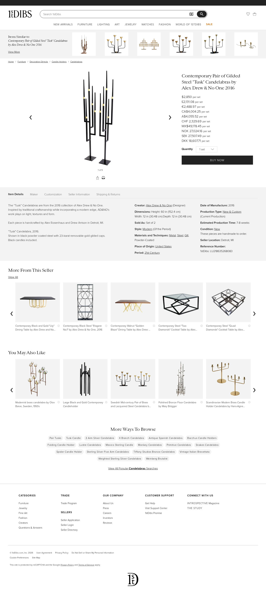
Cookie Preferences (19, 557)
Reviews (107, 522)
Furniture (85, 24)
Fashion (165, 24)
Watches (148, 24)
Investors (108, 517)
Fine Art (23, 513)
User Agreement (44, 552)
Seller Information (79, 194)
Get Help (150, 503)
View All (13, 277)
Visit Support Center (156, 508)
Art (117, 24)
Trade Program (69, 503)
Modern (147, 229)
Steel (180, 235)
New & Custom (232, 212)
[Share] (97, 178)
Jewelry (131, 24)
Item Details (16, 194)
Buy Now (217, 160)
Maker (34, 194)
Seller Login (67, 525)
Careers (107, 513)
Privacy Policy (61, 552)
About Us (108, 503)
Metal (172, 235)
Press (106, 508)
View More (14, 51)
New (217, 229)
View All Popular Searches (133, 468)
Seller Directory (69, 529)
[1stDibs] (20, 14)
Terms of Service (86, 564)
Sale (209, 24)
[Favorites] (248, 14)
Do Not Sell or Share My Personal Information (93, 552)
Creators (23, 522)
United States (163, 246)
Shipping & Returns (108, 194)
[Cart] (254, 14)
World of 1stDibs (188, 24)
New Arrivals (63, 24)
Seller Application (70, 520)
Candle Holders (59, 61)
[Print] (103, 178)
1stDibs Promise (153, 513)
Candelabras (76, 61)
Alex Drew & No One (159, 205)
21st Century (152, 253)
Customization (53, 194)
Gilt (186, 235)
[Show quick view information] (58, 326)
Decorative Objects (39, 61)
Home (11, 61)
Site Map (36, 557)
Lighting (103, 24)
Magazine (203, 503)
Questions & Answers (30, 527)
